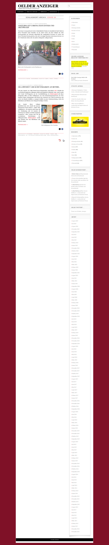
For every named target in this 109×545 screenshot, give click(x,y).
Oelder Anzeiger (38, 6)
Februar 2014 (75, 490)
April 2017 (74, 390)
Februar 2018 (75, 362)
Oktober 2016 (75, 406)
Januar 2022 (75, 270)
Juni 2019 (74, 321)
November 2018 (75, 341)
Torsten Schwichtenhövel (40, 23)
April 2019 (74, 327)
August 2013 (75, 507)
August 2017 (75, 379)
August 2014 (75, 474)
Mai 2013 (74, 515)
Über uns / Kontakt (32, 11)
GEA (55, 90)
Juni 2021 (74, 278)
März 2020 (74, 300)
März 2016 (74, 422)
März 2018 (74, 360)
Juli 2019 (74, 319)
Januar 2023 (75, 245)
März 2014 (74, 488)
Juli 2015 (74, 444)
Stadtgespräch (34, 78)
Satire (73, 38)
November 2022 (75, 248)
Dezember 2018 (75, 338)
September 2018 (76, 343)
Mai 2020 (74, 294)
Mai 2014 (74, 482)
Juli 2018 (74, 349)
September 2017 (76, 376)
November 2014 (75, 466)
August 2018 (75, 346)
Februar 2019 (75, 332)
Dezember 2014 (75, 463)
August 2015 (75, 441)
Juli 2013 (74, 510)
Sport (73, 41)
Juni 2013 (74, 512)
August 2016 (75, 411)
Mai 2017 (74, 387)
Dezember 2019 (75, 308)
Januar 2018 (75, 365)
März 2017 (74, 392)
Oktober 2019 (75, 313)
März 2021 (74, 281)
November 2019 (75, 311)
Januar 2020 (75, 305)
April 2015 (74, 452)
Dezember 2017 (75, 368)
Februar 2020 (75, 302)
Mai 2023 (74, 240)
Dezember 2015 (75, 430)
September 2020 (76, 286)
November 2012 (75, 531)
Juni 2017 (74, 384)
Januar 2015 (75, 460)
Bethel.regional (54, 94)
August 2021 (75, 275)
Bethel (47, 133)
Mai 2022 (74, 261)
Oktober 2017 (75, 373)
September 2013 (76, 504)
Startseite (20, 11)
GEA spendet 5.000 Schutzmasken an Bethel (38, 87)
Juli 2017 (74, 381)
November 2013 (75, 499)
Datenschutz (53, 11)
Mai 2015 (74, 450)
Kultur (73, 33)
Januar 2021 (75, 283)
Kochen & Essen (76, 30)
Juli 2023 (74, 234)
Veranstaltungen (76, 47)
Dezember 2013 (75, 496)
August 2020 (75, 289)
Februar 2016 (75, 425)
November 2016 (75, 403)
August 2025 (75, 221)
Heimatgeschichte (76, 28)
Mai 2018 (74, 354)
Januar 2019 (75, 335)
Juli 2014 (74, 477)
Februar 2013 (75, 523)
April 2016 (74, 420)
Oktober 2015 (75, 436)
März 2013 (74, 520)
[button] (60, 74)
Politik (28, 78)
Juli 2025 (74, 223)
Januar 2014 (75, 493)
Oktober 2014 (75, 469)
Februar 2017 (75, 395)
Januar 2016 (75, 428)
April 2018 (74, 357)
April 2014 (74, 485)
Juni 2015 (74, 447)
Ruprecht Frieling (38, 85)
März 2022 (74, 264)
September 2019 (76, 316)
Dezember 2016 (75, 400)
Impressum (44, 11)
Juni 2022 (74, 259)
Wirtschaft (36, 133)
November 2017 (75, 371)
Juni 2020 (74, 291)
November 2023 (75, 229)
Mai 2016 (74, 417)
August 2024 (75, 226)
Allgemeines (29, 133)
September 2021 (76, 272)
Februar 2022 (75, 267)
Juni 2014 (74, 480)
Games (73, 25)
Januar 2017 (75, 398)
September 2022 (76, 253)
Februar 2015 (75, 458)
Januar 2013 (75, 526)
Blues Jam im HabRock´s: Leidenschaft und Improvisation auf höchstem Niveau (79, 105)
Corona (46, 78)
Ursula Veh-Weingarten (52, 135)
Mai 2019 (74, 324)
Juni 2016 (74, 414)
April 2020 (74, 297)
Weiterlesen (23, 70)
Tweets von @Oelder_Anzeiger (78, 211)
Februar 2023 (75, 242)
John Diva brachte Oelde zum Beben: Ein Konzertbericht (79, 180)
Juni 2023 (74, 237)
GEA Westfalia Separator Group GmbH (37, 135)
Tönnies (56, 78)
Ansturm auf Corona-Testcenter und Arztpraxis (36, 26)
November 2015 (75, 433)
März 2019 (74, 330)
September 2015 (76, 439)
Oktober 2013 (75, 501)
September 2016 (76, 409)
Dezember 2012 (75, 529)
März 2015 (74, 455)
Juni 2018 (74, 351)
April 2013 (74, 518)
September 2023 (76, 231)
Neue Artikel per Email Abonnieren (79, 80)
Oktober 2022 (75, 251)
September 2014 (76, 471)
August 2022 (75, 256)
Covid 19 (51, 78)
